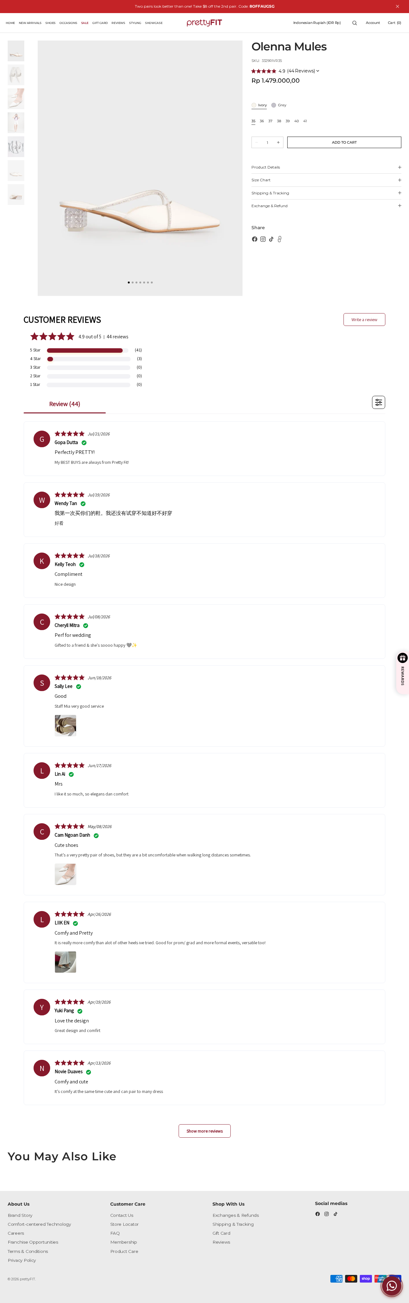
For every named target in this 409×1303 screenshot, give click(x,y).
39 (288, 121)
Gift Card (221, 1233)
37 (270, 121)
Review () (64, 404)
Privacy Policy (22, 1260)
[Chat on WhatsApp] (391, 1285)
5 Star (35, 349)
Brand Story (20, 1215)
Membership (123, 1242)
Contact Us (121, 1215)
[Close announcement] (397, 6)
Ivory (262, 105)
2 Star (35, 375)
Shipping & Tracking (233, 1224)
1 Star (35, 384)
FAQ (115, 1233)
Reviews (221, 1242)
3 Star (35, 367)
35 (253, 121)
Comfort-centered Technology (39, 1224)
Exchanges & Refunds (235, 1215)
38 (279, 121)
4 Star (35, 358)
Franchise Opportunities (33, 1242)
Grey (282, 105)
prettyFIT (27, 1279)
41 (305, 121)
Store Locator (124, 1224)
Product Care (124, 1251)
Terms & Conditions (28, 1251)
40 (296, 121)
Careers (16, 1233)
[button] (317, 23)
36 (262, 121)
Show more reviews (205, 1131)
